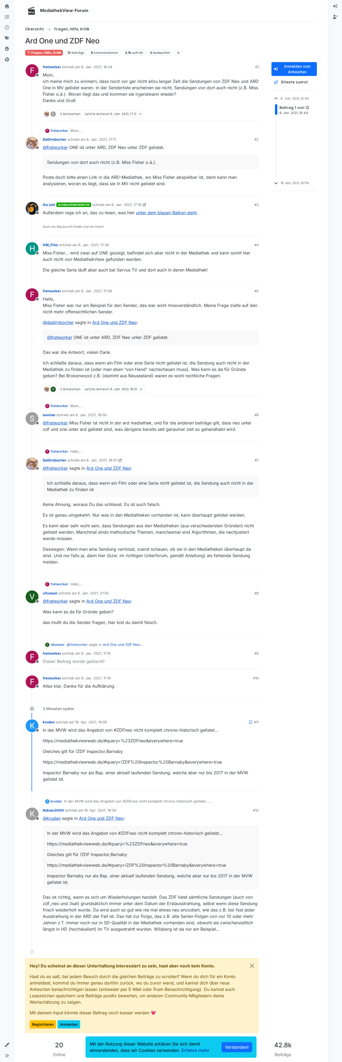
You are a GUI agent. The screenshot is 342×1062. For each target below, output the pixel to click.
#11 (256, 722)
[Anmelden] (335, 6)
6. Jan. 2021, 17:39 (93, 245)
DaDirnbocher (54, 139)
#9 (256, 653)
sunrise (49, 415)
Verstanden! (237, 1047)
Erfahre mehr (195, 1050)
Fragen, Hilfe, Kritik (45, 53)
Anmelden (69, 1024)
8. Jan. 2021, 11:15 (96, 653)
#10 (256, 678)
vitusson (50, 593)
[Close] (252, 965)
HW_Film (50, 245)
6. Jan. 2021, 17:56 (96, 291)
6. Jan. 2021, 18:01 (102, 460)
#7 (257, 460)
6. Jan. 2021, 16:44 (96, 67)
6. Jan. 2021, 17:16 (126, 204)
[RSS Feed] (178, 53)
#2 (256, 139)
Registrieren (43, 1024)
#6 (256, 415)
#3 (256, 204)
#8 (256, 593)
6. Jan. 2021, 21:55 (93, 593)
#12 (256, 810)
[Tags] (7, 38)
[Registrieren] (335, 17)
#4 (256, 245)
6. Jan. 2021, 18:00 (91, 415)
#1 (257, 67)
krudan (49, 722)
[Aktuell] (7, 27)
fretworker (52, 67)
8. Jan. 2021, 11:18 (96, 678)
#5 (256, 291)
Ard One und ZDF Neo (114, 322)
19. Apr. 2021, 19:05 (91, 722)
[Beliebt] (7, 49)
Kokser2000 (53, 810)
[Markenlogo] (31, 10)
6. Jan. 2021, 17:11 (101, 139)
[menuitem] (335, 6)
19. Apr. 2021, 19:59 (100, 810)
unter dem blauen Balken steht (166, 212)
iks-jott (49, 204)
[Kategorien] (7, 17)
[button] (7, 1045)
